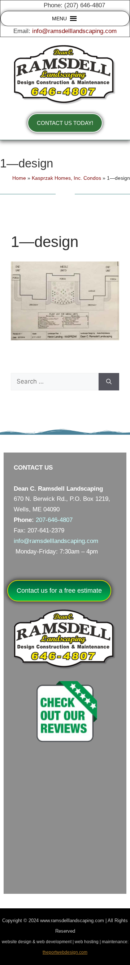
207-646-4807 (54, 519)
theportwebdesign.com (65, 952)
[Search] (109, 381)
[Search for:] (55, 381)
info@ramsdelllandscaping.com (74, 31)
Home (19, 178)
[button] (59, 18)
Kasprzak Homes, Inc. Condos (66, 178)
